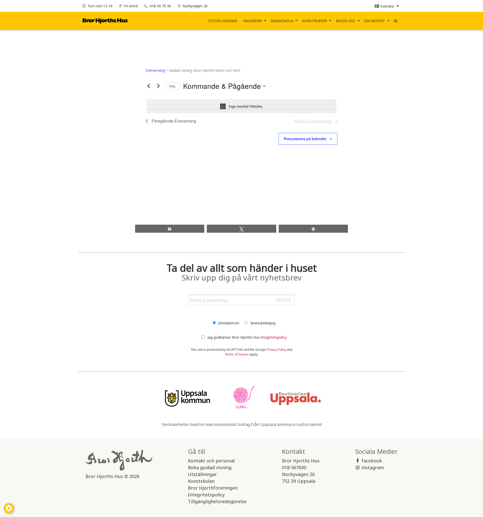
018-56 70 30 (160, 6)
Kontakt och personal (211, 461)
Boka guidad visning (209, 467)
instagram (372, 467)
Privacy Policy (276, 349)
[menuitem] (222, 21)
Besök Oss (345, 20)
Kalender (252, 20)
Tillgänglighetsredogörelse (217, 501)
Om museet (374, 20)
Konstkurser (314, 20)
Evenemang (155, 70)
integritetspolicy (273, 337)
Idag (172, 86)
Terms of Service (237, 354)
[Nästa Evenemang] (158, 86)
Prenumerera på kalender (305, 138)
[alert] (242, 106)
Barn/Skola (282, 20)
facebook (371, 461)
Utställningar (222, 20)
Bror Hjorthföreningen (212, 488)
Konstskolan (201, 481)
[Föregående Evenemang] (149, 86)
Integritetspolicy (206, 495)
